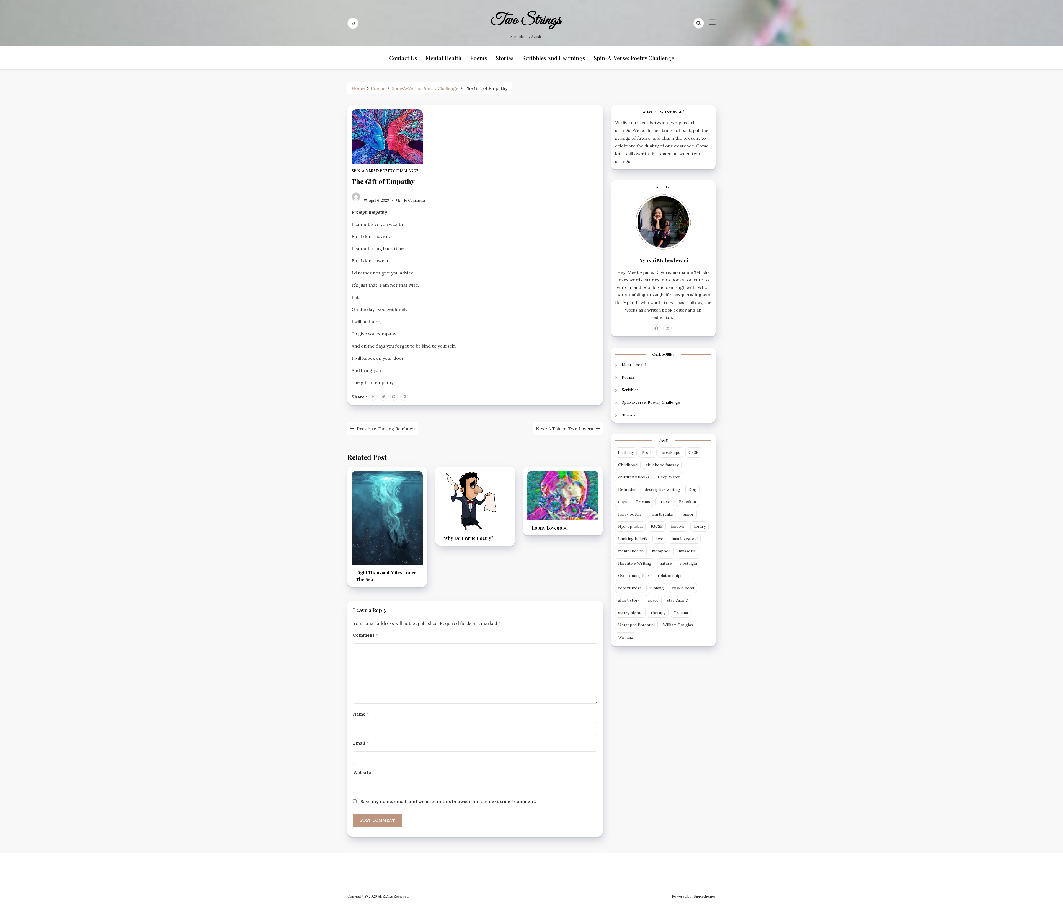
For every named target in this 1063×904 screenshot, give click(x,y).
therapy (658, 612)
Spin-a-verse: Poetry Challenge (634, 58)
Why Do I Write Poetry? (469, 538)
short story (629, 600)
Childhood (628, 464)
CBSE (693, 452)
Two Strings (526, 20)
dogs (622, 501)
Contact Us (403, 58)
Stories (505, 58)
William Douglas (678, 624)
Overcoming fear (633, 575)
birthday (626, 452)
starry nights (630, 612)
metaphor (661, 550)
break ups (671, 452)
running (656, 588)
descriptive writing (662, 489)
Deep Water (669, 477)
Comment (365, 635)
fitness (664, 501)
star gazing (677, 600)
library (699, 526)
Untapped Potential (636, 624)
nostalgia (688, 563)
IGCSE (657, 526)
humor (687, 514)
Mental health (443, 58)
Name (361, 714)
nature (666, 563)
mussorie (687, 550)
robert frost (629, 588)
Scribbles (630, 389)
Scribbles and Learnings (553, 58)
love (659, 538)
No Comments (414, 200)
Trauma (681, 612)
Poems (478, 58)
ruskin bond (683, 588)
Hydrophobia (630, 526)
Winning (625, 637)
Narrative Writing (634, 563)
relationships (670, 575)
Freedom (687, 501)
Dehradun (627, 489)
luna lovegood (685, 538)
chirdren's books (633, 477)
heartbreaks (661, 514)
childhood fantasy (662, 464)
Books (648, 452)
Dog (692, 489)
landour (678, 526)
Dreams (643, 501)
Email (361, 743)
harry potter (630, 514)
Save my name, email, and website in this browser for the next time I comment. (448, 801)
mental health (631, 550)
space (653, 600)
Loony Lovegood (550, 528)
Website (362, 772)
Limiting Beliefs (632, 538)
